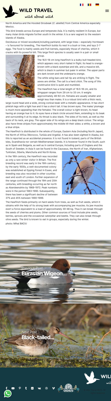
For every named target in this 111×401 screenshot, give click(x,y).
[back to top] (102, 393)
